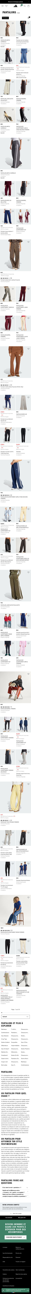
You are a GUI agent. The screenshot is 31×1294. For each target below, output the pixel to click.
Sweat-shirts (4, 1058)
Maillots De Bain (4, 1052)
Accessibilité (19, 1278)
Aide (4, 1261)
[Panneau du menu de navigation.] (2, 6)
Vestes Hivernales (24, 1036)
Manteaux (4, 1029)
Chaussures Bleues (14, 1036)
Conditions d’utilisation (8, 1285)
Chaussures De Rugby (25, 1029)
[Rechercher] (25, 6)
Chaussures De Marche (25, 1039)
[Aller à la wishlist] (6, 6)
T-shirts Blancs (13, 1029)
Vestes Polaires (25, 1049)
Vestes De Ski (15, 1055)
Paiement (18, 1257)
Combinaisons (5, 1032)
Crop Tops (4, 1039)
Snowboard (4, 1055)
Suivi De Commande (7, 1253)
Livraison (5, 1247)
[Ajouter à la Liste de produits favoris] (13, 23)
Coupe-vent (4, 1062)
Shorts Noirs (24, 1058)
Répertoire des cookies (21, 1274)
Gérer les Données (20, 1270)
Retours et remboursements (20, 1248)
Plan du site (18, 1253)
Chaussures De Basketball (25, 1055)
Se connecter (9, 1217)
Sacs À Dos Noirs (24, 1042)
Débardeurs (4, 1045)
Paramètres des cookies (8, 1270)
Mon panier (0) (21, 1217)
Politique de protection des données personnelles (8, 1280)
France (18, 1291)
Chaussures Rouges (14, 1062)
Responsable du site (8, 1257)
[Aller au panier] (28, 6)
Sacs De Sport (5, 1049)
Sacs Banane (4, 1036)
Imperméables (15, 1045)
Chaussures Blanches (14, 1049)
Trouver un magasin (20, 1261)
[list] (13, 18)
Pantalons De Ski (15, 1059)
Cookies (5, 1274)
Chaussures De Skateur (25, 1033)
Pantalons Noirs (14, 1033)
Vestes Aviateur (5, 1042)
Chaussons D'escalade (24, 1046)
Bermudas (4, 1065)
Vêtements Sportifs (14, 1052)
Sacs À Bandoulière (14, 1065)
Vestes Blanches (23, 1052)
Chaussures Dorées (14, 1039)
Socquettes (14, 1042)
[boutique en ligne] (15, 7)
